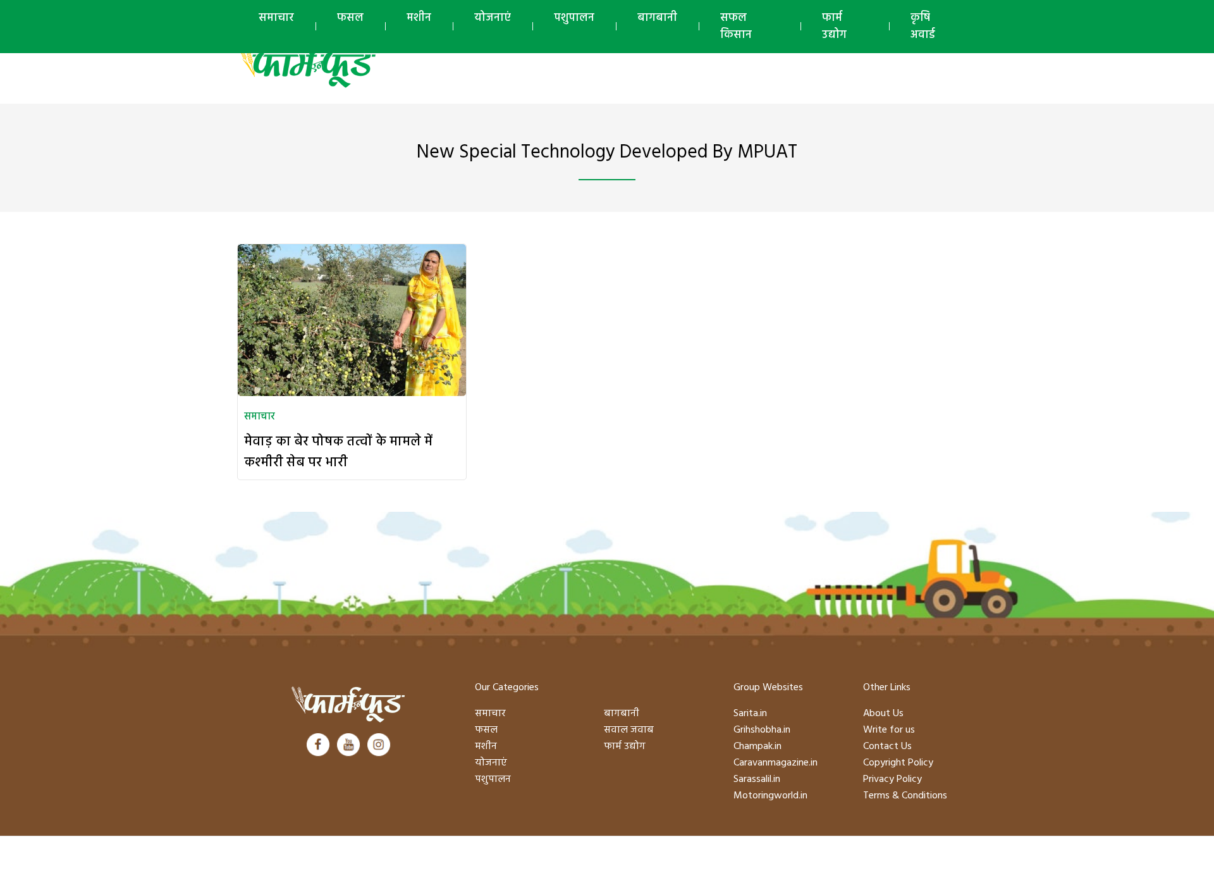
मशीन (419, 18)
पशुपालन (574, 18)
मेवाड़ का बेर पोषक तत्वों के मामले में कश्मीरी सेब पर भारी (338, 452)
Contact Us (887, 746)
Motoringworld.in (770, 796)
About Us (883, 713)
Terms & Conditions (905, 796)
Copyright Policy (898, 763)
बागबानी (657, 18)
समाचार (276, 18)
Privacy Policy (892, 779)
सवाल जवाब (629, 730)
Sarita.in (750, 713)
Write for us (889, 730)
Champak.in (757, 746)
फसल (350, 18)
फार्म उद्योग (834, 26)
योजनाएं (492, 18)
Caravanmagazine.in (775, 763)
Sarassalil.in (756, 779)
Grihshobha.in (761, 730)
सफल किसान (736, 26)
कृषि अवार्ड (922, 26)
